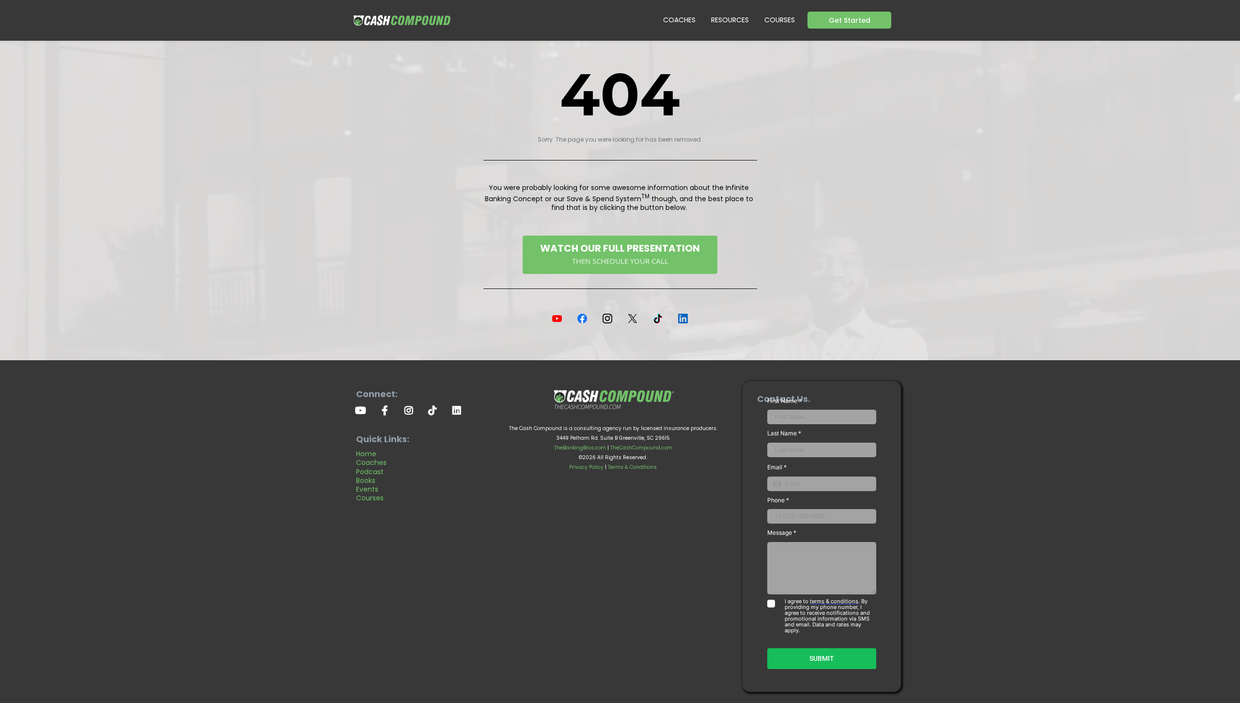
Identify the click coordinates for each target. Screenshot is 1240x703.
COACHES (679, 20)
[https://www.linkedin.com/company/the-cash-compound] (459, 409)
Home (366, 454)
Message (781, 532)
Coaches (371, 462)
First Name (784, 400)
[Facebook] (582, 318)
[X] (632, 318)
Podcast (370, 472)
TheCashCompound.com (641, 447)
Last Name (784, 433)
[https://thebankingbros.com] (613, 397)
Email (777, 467)
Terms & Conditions (632, 467)
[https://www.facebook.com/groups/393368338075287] (387, 409)
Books (365, 480)
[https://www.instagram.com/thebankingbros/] (411, 409)
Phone (778, 500)
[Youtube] (557, 318)
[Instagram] (607, 318)
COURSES (779, 20)
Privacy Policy (586, 467)
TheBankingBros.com (580, 447)
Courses (370, 498)
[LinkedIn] (683, 318)
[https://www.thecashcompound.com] (402, 20)
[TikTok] (657, 318)
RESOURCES (730, 20)
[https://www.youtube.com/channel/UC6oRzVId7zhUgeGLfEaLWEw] (363, 409)
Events (367, 489)
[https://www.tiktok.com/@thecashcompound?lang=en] (435, 409)
